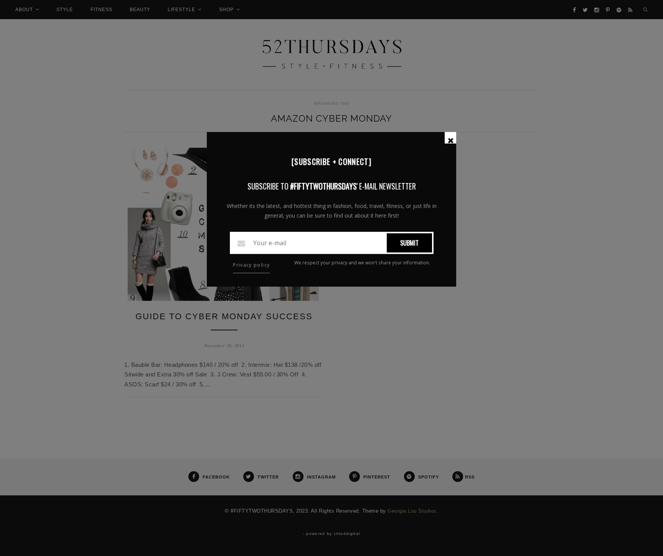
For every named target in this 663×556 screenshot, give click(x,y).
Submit (409, 242)
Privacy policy (251, 265)
